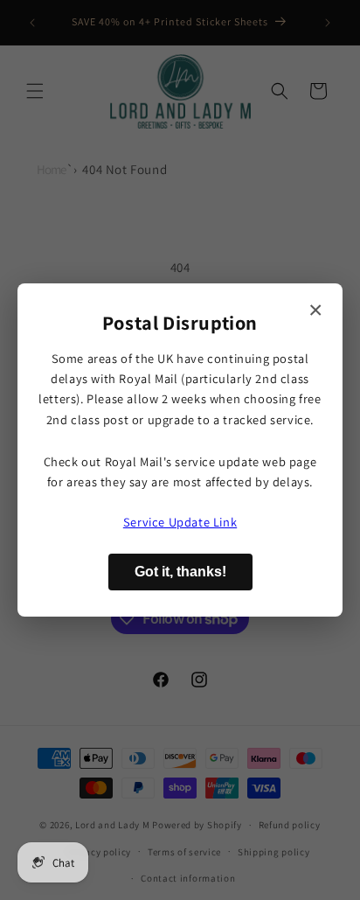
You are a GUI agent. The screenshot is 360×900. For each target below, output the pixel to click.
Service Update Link (180, 521)
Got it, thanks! (180, 571)
